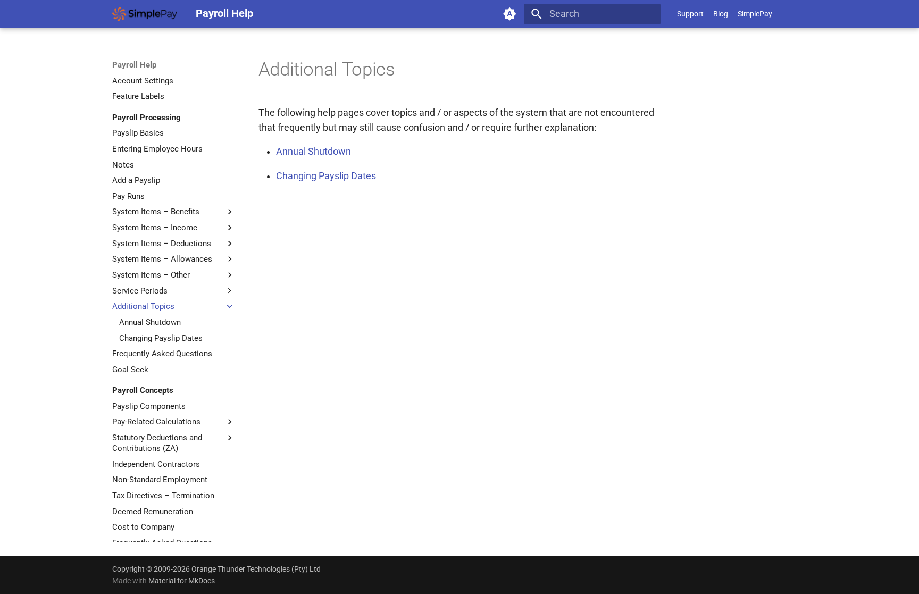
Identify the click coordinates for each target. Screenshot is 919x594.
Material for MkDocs (181, 580)
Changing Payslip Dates (326, 176)
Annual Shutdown (313, 151)
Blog (720, 14)
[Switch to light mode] (510, 14)
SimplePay (755, 14)
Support (690, 14)
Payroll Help (134, 65)
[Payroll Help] (144, 14)
